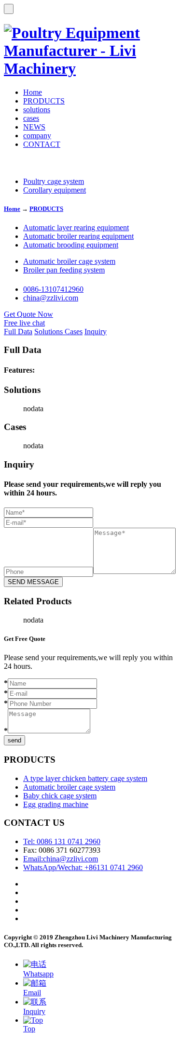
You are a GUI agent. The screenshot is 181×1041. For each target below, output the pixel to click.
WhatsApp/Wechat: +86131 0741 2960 (83, 867)
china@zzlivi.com (50, 298)
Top (29, 1029)
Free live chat (24, 323)
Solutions (49, 331)
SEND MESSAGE (33, 582)
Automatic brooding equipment (70, 245)
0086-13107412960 (53, 289)
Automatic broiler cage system (69, 261)
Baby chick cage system (60, 796)
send (14, 740)
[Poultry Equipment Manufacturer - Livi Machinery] (90, 68)
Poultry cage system (53, 181)
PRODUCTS (44, 101)
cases (31, 118)
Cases (74, 331)
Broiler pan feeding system (64, 270)
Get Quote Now (28, 314)
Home (32, 92)
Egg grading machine (55, 804)
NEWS (34, 127)
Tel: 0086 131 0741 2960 (61, 841)
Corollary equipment (54, 190)
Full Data (18, 331)
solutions (36, 109)
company (37, 135)
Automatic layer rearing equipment (76, 227)
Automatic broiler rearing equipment (78, 236)
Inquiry (95, 331)
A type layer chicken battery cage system (85, 778)
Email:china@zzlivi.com (60, 859)
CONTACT (41, 144)
